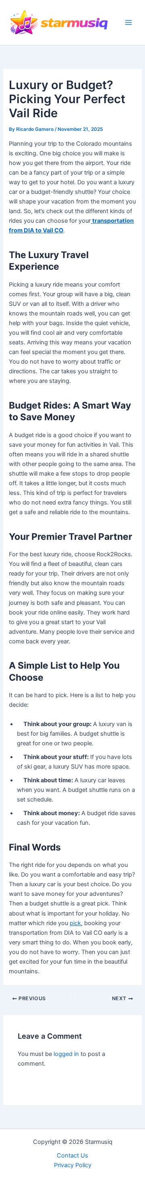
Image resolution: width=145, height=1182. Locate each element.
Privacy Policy (72, 1165)
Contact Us (72, 1155)
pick (75, 923)
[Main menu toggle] (128, 22)
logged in (66, 1054)
